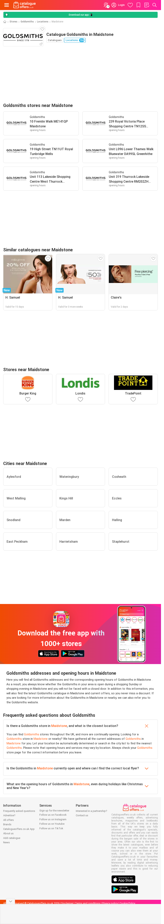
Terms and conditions (87, 903)
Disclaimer (67, 903)
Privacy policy (110, 903)
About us (8, 833)
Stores (13, 21)
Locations (42, 21)
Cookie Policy (127, 903)
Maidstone (59, 726)
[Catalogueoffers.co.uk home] (24, 5)
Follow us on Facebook (53, 814)
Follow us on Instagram (52, 819)
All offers (8, 819)
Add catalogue (11, 837)
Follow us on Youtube (51, 823)
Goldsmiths (27, 21)
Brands (7, 824)
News (6, 842)
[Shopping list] (146, 5)
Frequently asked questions (19, 810)
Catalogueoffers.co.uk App (19, 828)
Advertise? (9, 815)
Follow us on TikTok (51, 828)
